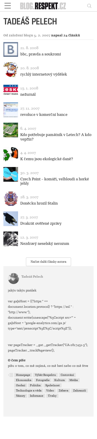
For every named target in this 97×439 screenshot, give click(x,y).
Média (73, 380)
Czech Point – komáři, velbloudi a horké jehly (54, 181)
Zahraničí (79, 390)
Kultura (59, 380)
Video (50, 390)
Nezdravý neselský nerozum (44, 243)
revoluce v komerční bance (43, 114)
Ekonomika (23, 380)
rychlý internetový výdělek (43, 74)
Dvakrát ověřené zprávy (41, 223)
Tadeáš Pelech (32, 277)
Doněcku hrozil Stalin (39, 203)
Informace (36, 396)
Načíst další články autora (48, 262)
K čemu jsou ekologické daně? (46, 159)
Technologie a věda (29, 390)
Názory (20, 396)
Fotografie (43, 380)
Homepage (23, 375)
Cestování (67, 375)
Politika (35, 385)
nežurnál (28, 94)
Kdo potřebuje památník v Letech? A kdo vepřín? (55, 136)
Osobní (20, 385)
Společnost (52, 385)
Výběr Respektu (45, 375)
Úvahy (52, 396)
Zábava (63, 390)
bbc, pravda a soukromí (40, 54)
